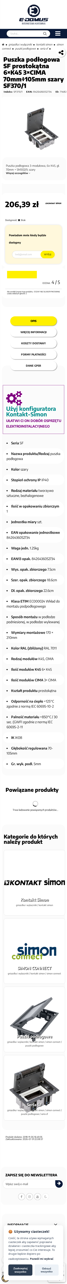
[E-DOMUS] (34, 14)
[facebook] (21, 1196)
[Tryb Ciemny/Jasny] (45, 1196)
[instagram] (29, 1196)
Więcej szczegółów (17, 173)
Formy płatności (33, 354)
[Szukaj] (45, 33)
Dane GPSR (33, 365)
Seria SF (44, 48)
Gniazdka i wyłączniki (20, 44)
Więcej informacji (33, 332)
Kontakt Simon (44, 44)
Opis (33, 320)
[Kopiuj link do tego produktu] (61, 52)
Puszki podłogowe (25, 48)
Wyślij (47, 254)
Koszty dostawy (33, 343)
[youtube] (37, 1196)
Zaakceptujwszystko (20, 1270)
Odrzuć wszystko (47, 1270)
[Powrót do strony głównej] (3, 44)
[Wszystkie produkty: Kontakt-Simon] (53, 203)
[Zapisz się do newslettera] (59, 1184)
